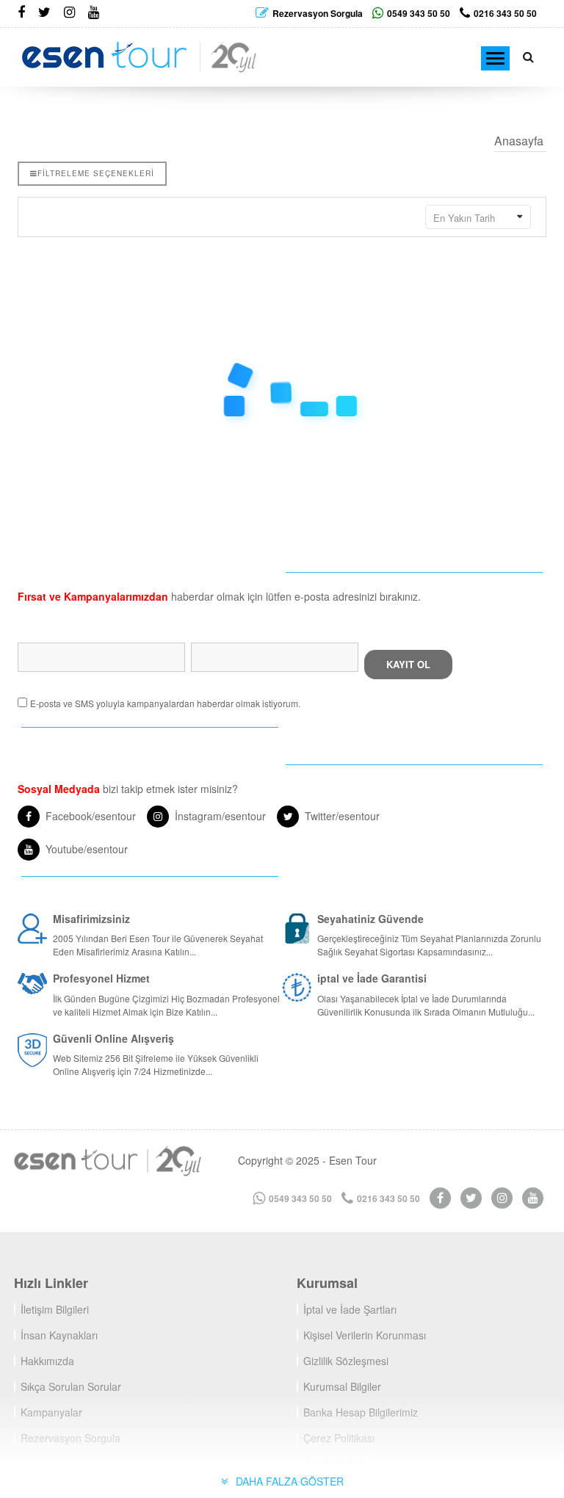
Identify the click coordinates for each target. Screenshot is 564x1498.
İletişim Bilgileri (55, 1309)
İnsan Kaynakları (59, 1335)
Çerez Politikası (339, 1437)
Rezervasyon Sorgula (70, 1437)
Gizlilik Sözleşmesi (345, 1360)
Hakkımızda (47, 1360)
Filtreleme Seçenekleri (95, 173)
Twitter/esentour (342, 815)
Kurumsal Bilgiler (342, 1386)
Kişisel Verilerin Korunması (364, 1335)
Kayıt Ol (408, 664)
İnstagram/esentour (220, 815)
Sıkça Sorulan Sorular (71, 1386)
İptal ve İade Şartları (350, 1309)
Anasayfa (518, 140)
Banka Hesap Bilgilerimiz (360, 1412)
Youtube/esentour (87, 849)
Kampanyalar (51, 1412)
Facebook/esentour (91, 815)
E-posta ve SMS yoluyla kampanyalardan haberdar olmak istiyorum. (165, 703)
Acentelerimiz (334, 1463)
